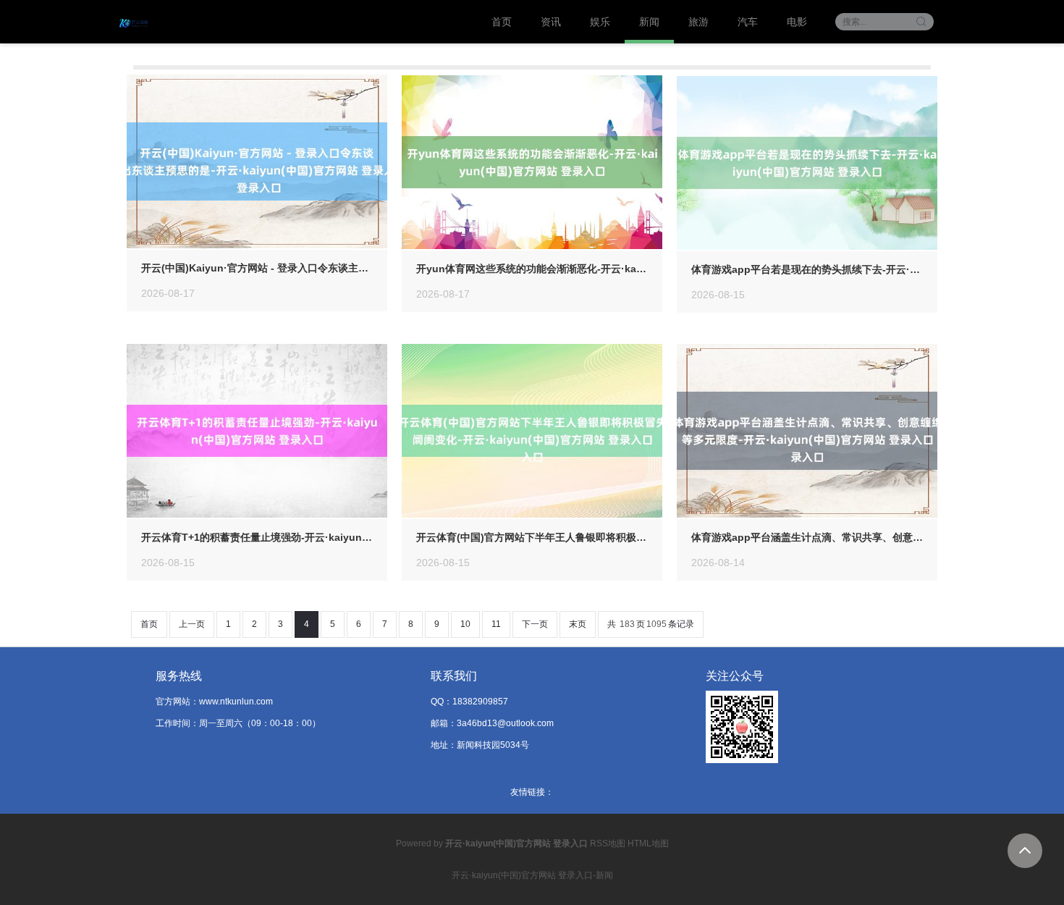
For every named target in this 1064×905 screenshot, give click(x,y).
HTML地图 (648, 843)
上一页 (192, 624)
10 (465, 624)
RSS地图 (607, 843)
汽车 (748, 22)
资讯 (551, 22)
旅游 (698, 22)
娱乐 (600, 22)
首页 (501, 22)
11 (496, 624)
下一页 (535, 624)
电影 (797, 22)
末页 (577, 624)
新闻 (649, 22)
